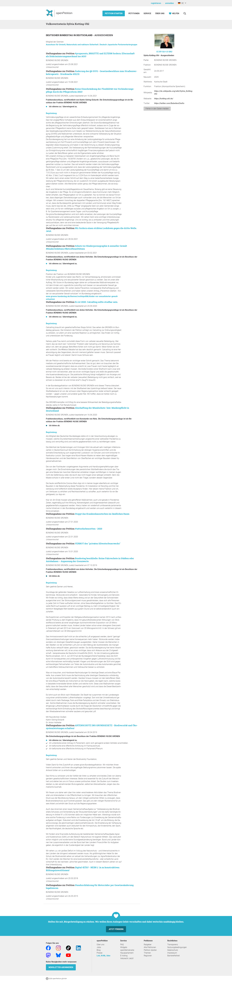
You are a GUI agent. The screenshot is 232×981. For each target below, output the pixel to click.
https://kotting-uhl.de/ (163, 98)
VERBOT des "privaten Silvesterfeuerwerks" (97, 543)
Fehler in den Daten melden (157, 108)
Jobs (99, 947)
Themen (147, 953)
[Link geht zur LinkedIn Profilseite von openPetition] (78, 948)
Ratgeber (147, 944)
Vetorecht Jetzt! (127, 958)
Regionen (148, 955)
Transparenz (172, 944)
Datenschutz (172, 950)
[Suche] (184, 13)
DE (182, 3)
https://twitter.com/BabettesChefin (169, 103)
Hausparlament (126, 953)
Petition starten (113, 13)
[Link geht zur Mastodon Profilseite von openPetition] (48, 955)
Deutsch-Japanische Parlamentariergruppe (118, 44)
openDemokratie (127, 950)
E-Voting (123, 955)
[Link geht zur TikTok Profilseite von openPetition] (68, 948)
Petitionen (134, 13)
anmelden (169, 3)
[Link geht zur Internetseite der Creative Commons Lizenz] (47, 978)
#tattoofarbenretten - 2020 (88, 528)
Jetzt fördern (116, 929)
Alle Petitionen (150, 947)
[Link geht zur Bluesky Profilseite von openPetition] (58, 955)
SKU (170, 52)
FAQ (122, 944)
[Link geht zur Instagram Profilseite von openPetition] (58, 948)
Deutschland (84, 35)
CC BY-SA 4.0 (162, 52)
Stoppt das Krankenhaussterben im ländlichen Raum (102, 513)
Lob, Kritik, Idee (103, 955)
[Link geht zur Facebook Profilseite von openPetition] (48, 948)
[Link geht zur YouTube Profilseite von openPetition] (68, 955)
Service (147, 13)
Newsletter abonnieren (61, 967)
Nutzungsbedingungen (177, 947)
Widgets (123, 947)
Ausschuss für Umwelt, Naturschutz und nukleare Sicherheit (72, 44)
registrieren (156, 3)
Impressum (172, 953)
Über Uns (159, 13)
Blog (99, 950)
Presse (99, 953)
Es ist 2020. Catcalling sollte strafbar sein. (96, 302)
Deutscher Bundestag (59, 35)
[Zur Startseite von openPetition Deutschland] (59, 13)
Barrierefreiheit (173, 955)
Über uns (100, 944)
